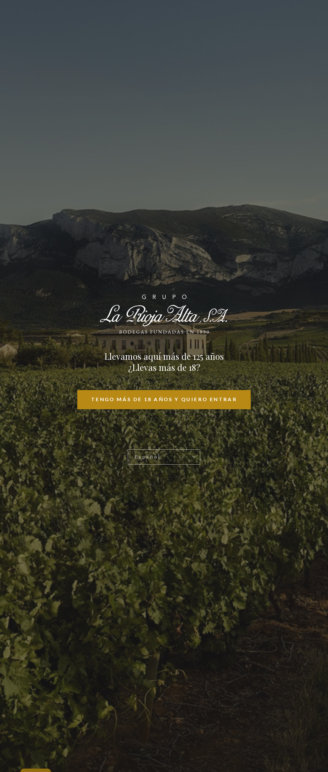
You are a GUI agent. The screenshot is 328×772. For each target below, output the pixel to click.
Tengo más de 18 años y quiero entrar (164, 399)
